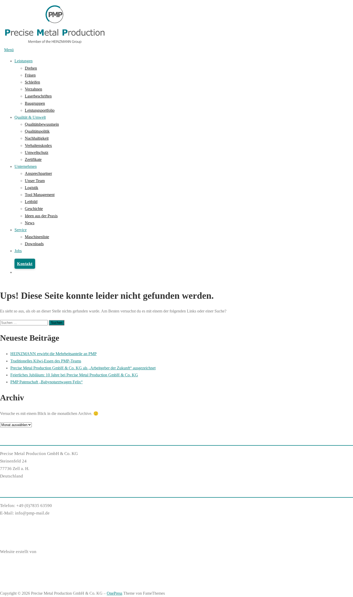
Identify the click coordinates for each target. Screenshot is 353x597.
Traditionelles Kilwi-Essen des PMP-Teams (45, 361)
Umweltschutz (36, 152)
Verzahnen (33, 89)
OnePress (114, 593)
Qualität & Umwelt (30, 117)
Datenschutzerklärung (20, 532)
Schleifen (32, 82)
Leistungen (23, 61)
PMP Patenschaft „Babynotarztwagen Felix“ (46, 382)
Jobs (18, 251)
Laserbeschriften (38, 96)
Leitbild (31, 201)
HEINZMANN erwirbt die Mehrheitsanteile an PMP (53, 354)
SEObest (45, 551)
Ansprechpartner (38, 173)
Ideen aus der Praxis (41, 216)
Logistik (31, 187)
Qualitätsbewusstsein (42, 124)
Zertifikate (33, 159)
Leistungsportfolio (40, 110)
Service (20, 230)
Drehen (31, 68)
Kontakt (25, 264)
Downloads (34, 244)
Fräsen (30, 75)
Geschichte (34, 208)
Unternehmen (25, 166)
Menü (9, 50)
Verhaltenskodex (38, 145)
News (29, 223)
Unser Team (35, 180)
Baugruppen (35, 103)
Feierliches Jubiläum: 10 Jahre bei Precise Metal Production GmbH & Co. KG (74, 375)
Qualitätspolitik (37, 131)
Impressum (10, 540)
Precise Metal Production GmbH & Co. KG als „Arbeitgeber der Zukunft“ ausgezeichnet (83, 368)
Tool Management (40, 194)
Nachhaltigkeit (37, 138)
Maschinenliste (37, 237)
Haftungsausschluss (18, 525)
